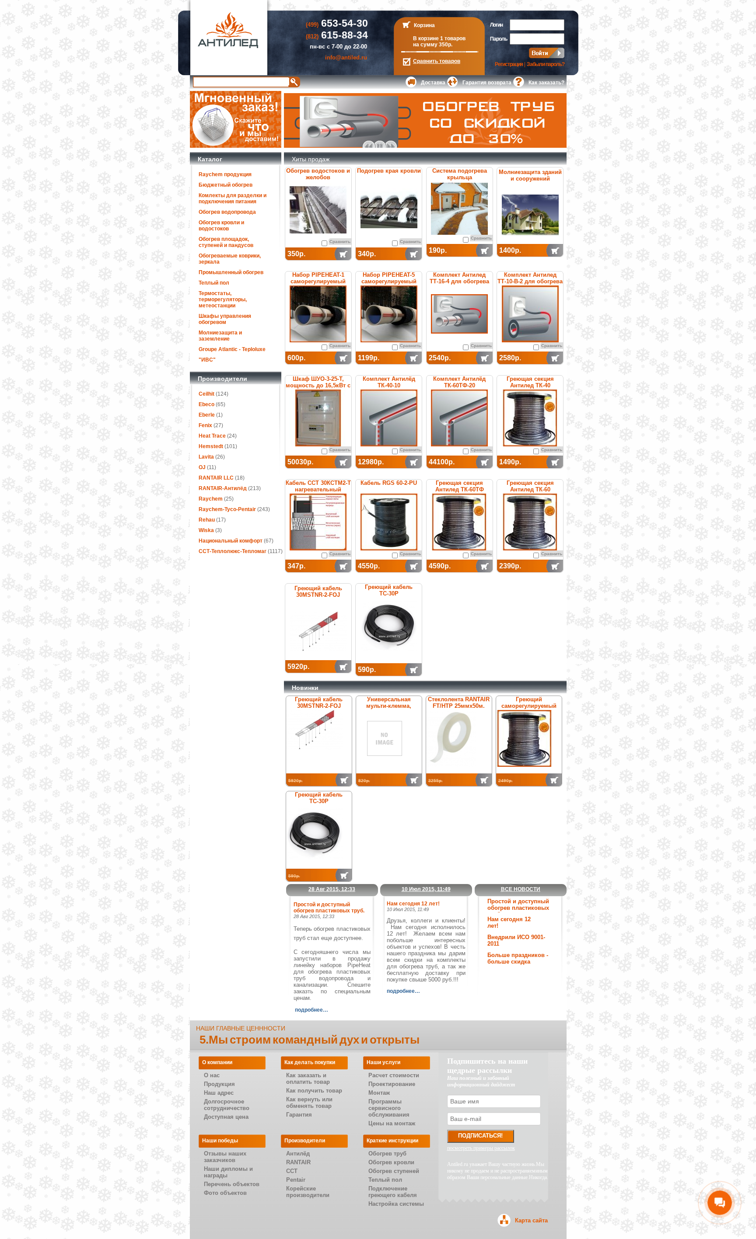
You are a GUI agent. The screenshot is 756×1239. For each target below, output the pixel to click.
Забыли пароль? (545, 64)
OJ (202, 467)
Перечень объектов (231, 1184)
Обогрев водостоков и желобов (318, 174)
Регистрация (509, 64)
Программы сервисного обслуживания (389, 1108)
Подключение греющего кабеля (392, 1191)
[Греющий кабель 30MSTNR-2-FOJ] (318, 631)
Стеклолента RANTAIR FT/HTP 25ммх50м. (459, 702)
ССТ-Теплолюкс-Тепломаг (232, 551)
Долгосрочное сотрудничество (226, 1104)
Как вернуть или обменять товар (309, 1102)
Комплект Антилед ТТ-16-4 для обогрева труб (459, 281)
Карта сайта (531, 1220)
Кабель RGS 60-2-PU (388, 483)
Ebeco (206, 404)
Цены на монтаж (391, 1123)
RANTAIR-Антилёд (223, 488)
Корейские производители (307, 1191)
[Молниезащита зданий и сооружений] (530, 215)
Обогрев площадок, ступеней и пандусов (226, 242)
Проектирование (391, 1084)
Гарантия (299, 1114)
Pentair (295, 1179)
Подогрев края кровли (389, 170)
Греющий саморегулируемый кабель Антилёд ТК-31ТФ (528, 709)
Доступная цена (226, 1117)
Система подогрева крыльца (459, 174)
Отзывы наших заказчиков (225, 1156)
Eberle (207, 415)
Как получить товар (314, 1090)
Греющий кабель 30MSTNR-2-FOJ (318, 591)
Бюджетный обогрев (225, 185)
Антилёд (298, 1153)
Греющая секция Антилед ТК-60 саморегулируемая (530, 489)
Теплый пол (214, 283)
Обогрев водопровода (227, 212)
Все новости (520, 889)
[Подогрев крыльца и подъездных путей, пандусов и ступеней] (460, 209)
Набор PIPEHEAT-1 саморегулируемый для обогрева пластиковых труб (318, 284)
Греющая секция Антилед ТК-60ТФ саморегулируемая (459, 489)
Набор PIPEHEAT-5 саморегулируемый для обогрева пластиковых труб (388, 284)
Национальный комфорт (230, 541)
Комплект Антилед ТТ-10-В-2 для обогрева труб (530, 281)
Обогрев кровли (391, 1162)
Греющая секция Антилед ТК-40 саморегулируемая (530, 385)
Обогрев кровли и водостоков (221, 225)
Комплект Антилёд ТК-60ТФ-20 (459, 382)
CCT (292, 1171)
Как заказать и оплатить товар (308, 1078)
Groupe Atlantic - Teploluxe (232, 349)
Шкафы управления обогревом (225, 319)
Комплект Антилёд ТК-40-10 (389, 382)
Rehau (207, 520)
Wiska (206, 530)
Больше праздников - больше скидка (517, 958)
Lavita (206, 457)
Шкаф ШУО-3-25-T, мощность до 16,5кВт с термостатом (318, 385)
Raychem (211, 499)
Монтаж (379, 1092)
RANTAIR (298, 1162)
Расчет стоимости (393, 1075)
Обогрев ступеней (393, 1171)
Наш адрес (219, 1092)
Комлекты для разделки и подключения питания (232, 198)
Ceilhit (206, 394)
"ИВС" (207, 360)
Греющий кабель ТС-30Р (389, 590)
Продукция (219, 1084)
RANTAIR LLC (216, 478)
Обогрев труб (387, 1153)
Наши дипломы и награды (228, 1172)
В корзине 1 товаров (439, 38)
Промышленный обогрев (231, 272)
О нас (212, 1075)
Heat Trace (212, 436)
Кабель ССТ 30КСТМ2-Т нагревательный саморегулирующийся (318, 489)
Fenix (205, 425)
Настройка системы (396, 1204)
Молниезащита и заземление (220, 336)
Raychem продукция (225, 174)
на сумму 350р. (432, 45)
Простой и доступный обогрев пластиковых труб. (518, 908)
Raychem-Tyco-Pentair (228, 509)
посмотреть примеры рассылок (481, 1148)
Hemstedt (211, 446)
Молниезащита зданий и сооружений (530, 175)
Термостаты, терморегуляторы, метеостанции (223, 299)
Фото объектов (225, 1193)
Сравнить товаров (436, 61)
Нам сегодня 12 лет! (413, 904)
